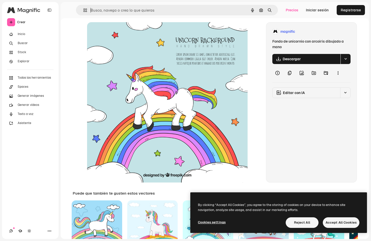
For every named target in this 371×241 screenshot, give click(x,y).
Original (119, 31)
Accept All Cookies (341, 222)
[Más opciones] (338, 73)
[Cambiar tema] (29, 231)
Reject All (302, 222)
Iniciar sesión (317, 10)
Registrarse (351, 10)
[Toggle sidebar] (49, 10)
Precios (292, 10)
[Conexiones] (11, 231)
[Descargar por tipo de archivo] (345, 59)
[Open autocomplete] (83, 10)
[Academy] (20, 231)
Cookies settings (212, 222)
